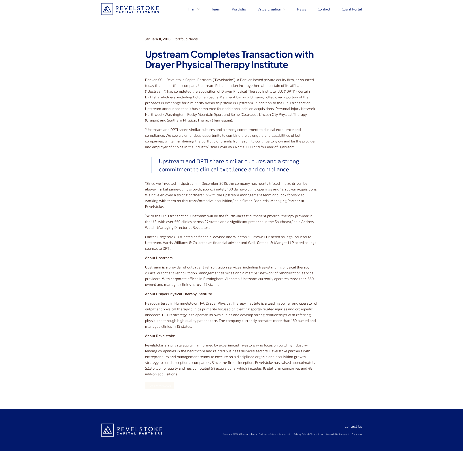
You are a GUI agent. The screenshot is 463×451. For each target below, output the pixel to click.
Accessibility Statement (337, 434)
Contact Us (353, 426)
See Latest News (160, 385)
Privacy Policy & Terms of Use (308, 434)
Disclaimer (357, 434)
